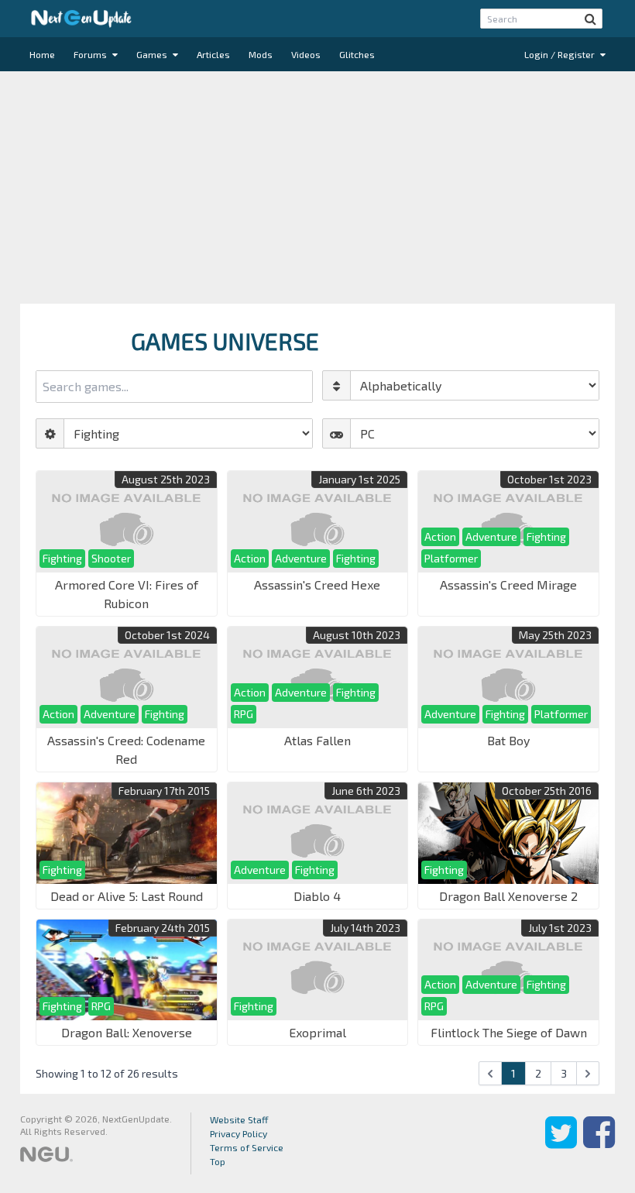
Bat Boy (508, 740)
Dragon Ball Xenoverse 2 (508, 896)
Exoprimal (317, 1032)
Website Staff (239, 1119)
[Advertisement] (317, 187)
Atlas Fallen (317, 740)
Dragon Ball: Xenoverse (126, 1032)
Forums (91, 54)
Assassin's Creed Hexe (317, 584)
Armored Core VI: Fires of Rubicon (126, 593)
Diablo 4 (317, 896)
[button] (590, 18)
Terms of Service (246, 1147)
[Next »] (587, 1073)
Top (217, 1161)
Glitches (357, 54)
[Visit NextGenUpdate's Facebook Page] (599, 1143)
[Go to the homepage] (81, 18)
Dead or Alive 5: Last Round (126, 896)
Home (42, 54)
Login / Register (560, 54)
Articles (213, 54)
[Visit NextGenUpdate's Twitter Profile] (561, 1143)
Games (153, 54)
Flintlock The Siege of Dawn (509, 1032)
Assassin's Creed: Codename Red (126, 749)
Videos (306, 54)
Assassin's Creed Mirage (508, 584)
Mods (261, 54)
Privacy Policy (238, 1133)
